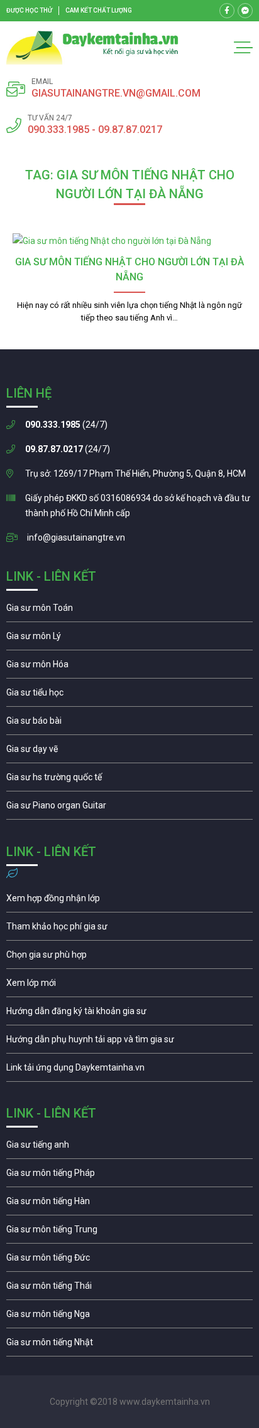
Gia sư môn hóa (129, 667)
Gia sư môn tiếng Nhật (129, 1345)
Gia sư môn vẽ (129, 752)
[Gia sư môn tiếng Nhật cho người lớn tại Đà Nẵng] (129, 240)
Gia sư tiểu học (129, 695)
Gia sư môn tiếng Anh (129, 1147)
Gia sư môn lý (129, 639)
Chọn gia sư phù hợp (129, 957)
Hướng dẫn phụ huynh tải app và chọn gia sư (129, 1042)
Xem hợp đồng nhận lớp (129, 901)
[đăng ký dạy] (92, 48)
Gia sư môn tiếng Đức (129, 1260)
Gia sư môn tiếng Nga (129, 1070)
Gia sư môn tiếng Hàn (129, 1204)
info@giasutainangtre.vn (76, 537)
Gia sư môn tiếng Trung (129, 1232)
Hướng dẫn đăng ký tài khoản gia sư (129, 1014)
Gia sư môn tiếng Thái (129, 1288)
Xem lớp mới (129, 986)
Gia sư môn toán (129, 610)
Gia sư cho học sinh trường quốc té (129, 780)
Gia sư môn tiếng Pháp (129, 1176)
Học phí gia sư (129, 929)
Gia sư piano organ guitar (129, 808)
